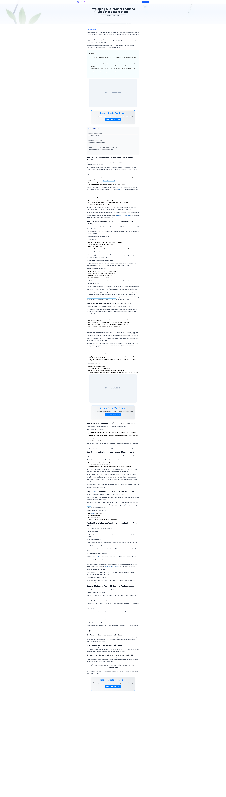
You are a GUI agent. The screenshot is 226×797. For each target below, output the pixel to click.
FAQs (89, 151)
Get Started (145, 1)
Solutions (129, 1)
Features (112, 1)
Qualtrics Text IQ (90, 288)
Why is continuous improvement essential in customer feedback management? (113, 666)
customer (93, 513)
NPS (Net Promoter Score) (109, 180)
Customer (95, 492)
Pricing (117, 1)
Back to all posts (92, 29)
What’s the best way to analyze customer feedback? (104, 645)
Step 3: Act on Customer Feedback (95, 137)
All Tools (123, 1)
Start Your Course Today (113, 119)
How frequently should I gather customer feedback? (104, 635)
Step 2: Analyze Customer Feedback (95, 135)
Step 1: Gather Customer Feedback (95, 133)
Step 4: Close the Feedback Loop (95, 140)
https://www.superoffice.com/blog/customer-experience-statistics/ (101, 297)
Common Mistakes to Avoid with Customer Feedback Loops (100, 149)
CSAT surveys (121, 189)
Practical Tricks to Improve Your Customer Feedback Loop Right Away (102, 147)
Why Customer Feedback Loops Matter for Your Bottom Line (100, 144)
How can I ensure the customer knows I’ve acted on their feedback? (110, 655)
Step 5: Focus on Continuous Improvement (96, 142)
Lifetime (138, 1)
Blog (134, 1)
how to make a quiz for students (123, 215)
